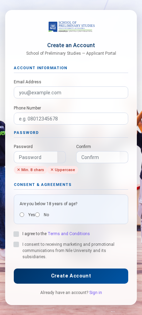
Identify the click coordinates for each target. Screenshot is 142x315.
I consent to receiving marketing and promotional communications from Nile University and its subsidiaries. (68, 250)
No (46, 214)
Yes (31, 214)
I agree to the (56, 233)
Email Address (27, 82)
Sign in (95, 292)
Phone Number (27, 108)
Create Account (71, 276)
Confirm (83, 146)
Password (23, 146)
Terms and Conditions (69, 233)
